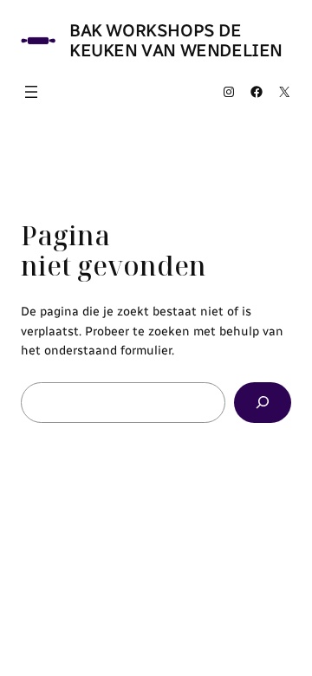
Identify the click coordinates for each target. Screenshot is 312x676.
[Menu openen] (31, 91)
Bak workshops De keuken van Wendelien (176, 40)
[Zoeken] (262, 402)
